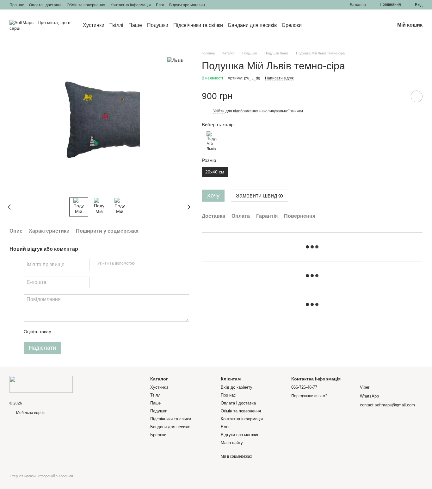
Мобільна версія (30, 413)
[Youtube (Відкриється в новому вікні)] (228, 4)
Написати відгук (279, 78)
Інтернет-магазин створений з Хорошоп (41, 476)
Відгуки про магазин (187, 5)
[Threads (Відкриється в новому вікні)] (244, 4)
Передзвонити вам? (309, 396)
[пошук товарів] (313, 25)
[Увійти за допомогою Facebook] (141, 263)
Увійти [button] (219, 111)
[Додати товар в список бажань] (417, 96)
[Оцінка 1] (62, 331)
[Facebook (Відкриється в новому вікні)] (221, 4)
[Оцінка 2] (72, 331)
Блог (160, 5)
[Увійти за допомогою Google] (152, 263)
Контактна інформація (130, 5)
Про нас (16, 5)
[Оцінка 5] (102, 331)
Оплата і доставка (45, 5)
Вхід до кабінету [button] (236, 387)
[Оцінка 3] (82, 331)
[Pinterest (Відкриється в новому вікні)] (236, 4)
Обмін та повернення (86, 5)
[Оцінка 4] (92, 331)
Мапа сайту (232, 442)
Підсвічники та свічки (198, 25)
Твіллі (116, 25)
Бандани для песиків (252, 25)
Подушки (157, 25)
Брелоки (292, 25)
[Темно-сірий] (212, 141)
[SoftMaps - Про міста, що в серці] (41, 384)
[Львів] (175, 60)
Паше (135, 25)
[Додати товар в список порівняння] (398, 96)
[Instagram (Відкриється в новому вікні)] (213, 4)
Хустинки (93, 25)
